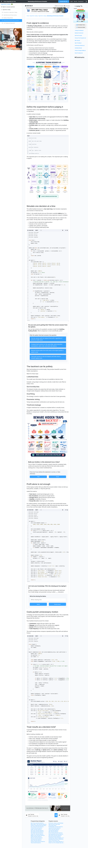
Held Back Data (78, 47)
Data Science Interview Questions (55, 835)
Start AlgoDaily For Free (10, 1)
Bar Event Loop (78, 35)
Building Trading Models (8, 17)
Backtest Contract (78, 32)
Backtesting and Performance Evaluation (11, 20)
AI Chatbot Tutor (81, 24)
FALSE (57, 476)
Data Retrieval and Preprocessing (10, 15)
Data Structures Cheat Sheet (54, 824)
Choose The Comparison (80, 37)
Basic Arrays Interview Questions (37, 823)
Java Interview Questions (53, 830)
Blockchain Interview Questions (55, 836)
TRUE (38, 476)
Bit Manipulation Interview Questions (56, 826)
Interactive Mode (81, 27)
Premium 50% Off (63, 1)
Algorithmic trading (6, 4)
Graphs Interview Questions (36, 829)
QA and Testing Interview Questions (56, 832)
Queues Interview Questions (36, 836)
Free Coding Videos (52, 825)
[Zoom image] (48, 82)
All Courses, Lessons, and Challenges (56, 823)
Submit (38, 604)
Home (28, 15)
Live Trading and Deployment (9, 23)
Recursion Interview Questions (37, 837)
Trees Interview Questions (36, 842)
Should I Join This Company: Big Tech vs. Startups (58, 842)
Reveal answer (57, 604)
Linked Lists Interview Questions (37, 834)
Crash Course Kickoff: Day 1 (54, 840)
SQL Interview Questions (53, 831)
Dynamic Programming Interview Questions (39, 825)
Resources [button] (80, 1)
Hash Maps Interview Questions (37, 832)
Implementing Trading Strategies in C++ (56, 837)
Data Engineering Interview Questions (56, 834)
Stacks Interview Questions (36, 840)
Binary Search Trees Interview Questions (38, 824)
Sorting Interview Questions (36, 839)
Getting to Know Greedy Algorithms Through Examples (59, 841)
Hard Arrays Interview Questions (37, 830)
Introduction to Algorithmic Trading (10, 12)
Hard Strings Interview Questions (37, 831)
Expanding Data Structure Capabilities (56, 839)
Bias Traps (77, 40)
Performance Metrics (79, 45)
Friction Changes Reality (80, 50)
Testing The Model (78, 30)
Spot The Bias (77, 42)
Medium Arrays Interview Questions (38, 835)
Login (71, 1)
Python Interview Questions (54, 829)
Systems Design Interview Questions (38, 841)
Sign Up (75, 1)
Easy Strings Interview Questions (37, 826)
